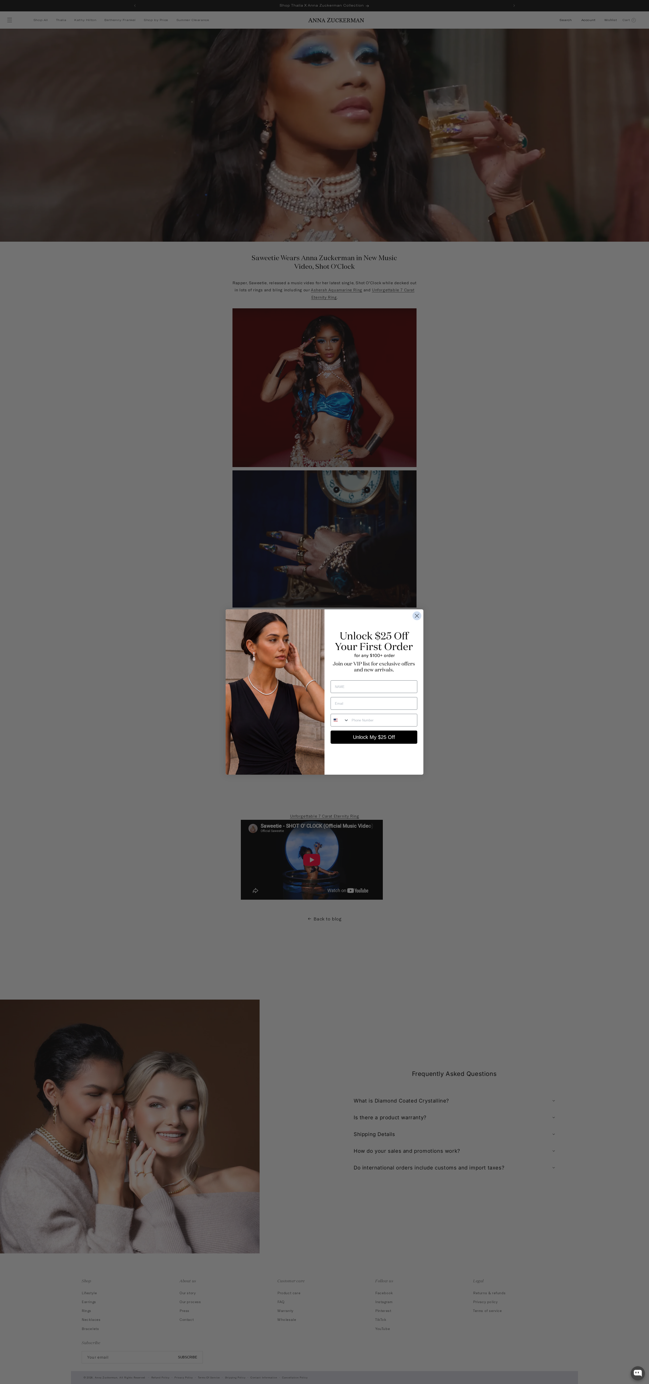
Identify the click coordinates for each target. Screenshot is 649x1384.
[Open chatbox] (638, 1373)
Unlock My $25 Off (374, 737)
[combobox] (340, 720)
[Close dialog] (416, 615)
